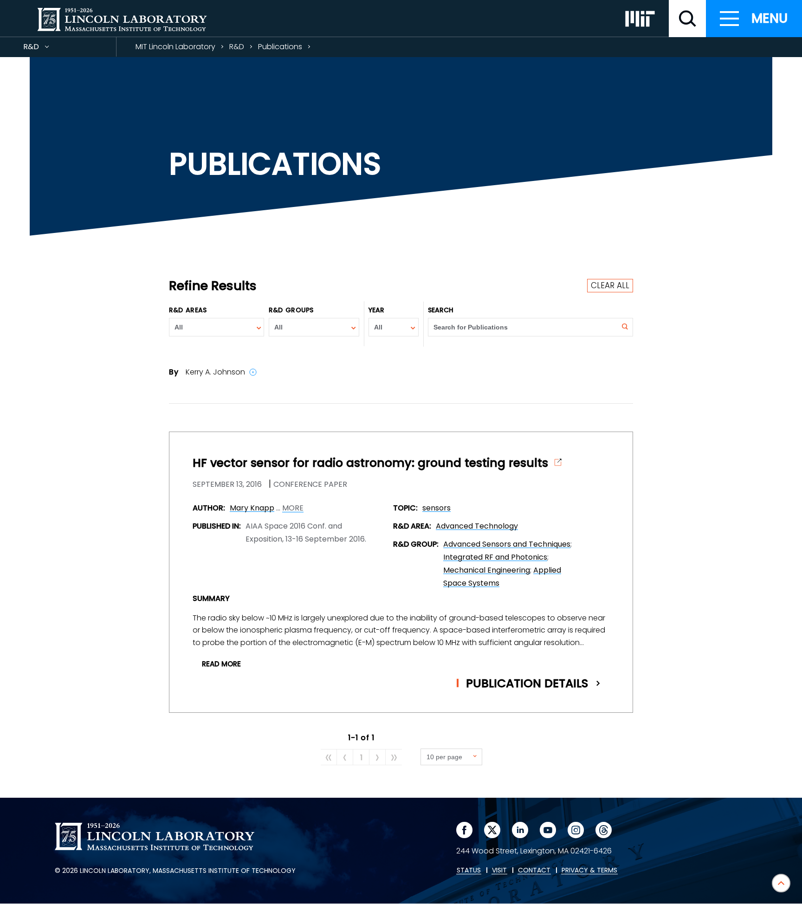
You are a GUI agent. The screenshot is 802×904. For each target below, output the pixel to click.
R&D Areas (188, 310)
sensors (436, 508)
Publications (280, 46)
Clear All (610, 285)
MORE (293, 508)
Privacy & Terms (589, 870)
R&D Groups (291, 310)
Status (469, 870)
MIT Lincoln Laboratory (175, 46)
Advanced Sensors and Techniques (506, 544)
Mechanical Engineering (486, 570)
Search (441, 310)
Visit (499, 870)
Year (376, 310)
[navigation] (754, 18)
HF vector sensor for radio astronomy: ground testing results (370, 463)
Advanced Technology (477, 526)
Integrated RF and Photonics (495, 557)
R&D (47, 49)
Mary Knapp (252, 508)
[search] (687, 18)
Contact (534, 870)
